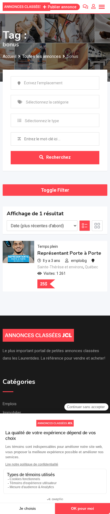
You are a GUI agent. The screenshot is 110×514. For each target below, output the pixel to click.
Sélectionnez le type (42, 121)
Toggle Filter (55, 190)
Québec (91, 267)
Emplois (10, 403)
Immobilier (12, 412)
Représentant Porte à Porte (69, 253)
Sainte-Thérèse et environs (60, 267)
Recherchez (58, 157)
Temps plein (47, 246)
